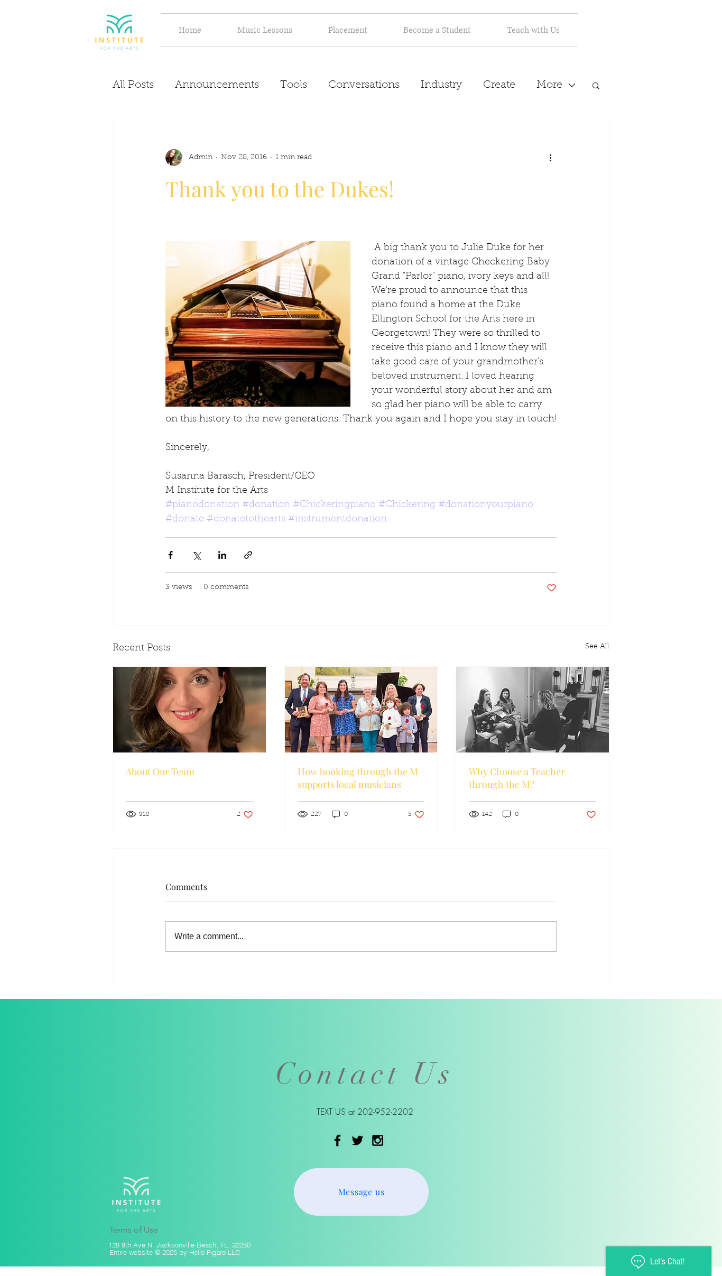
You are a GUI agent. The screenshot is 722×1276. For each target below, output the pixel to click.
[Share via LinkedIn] (222, 555)
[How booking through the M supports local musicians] (361, 709)
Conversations (364, 85)
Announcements (217, 85)
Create (499, 85)
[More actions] (550, 157)
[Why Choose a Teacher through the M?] (532, 709)
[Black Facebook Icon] (337, 1140)
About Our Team (160, 771)
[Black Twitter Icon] (357, 1140)
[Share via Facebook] (170, 555)
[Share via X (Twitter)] (196, 555)
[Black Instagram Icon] (377, 1140)
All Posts (133, 85)
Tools (293, 85)
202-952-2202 (385, 1111)
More (549, 85)
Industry (441, 85)
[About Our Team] (189, 709)
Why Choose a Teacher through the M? (517, 778)
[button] (264, 30)
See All (597, 646)
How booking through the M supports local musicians (358, 778)
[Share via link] (248, 555)
